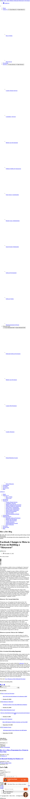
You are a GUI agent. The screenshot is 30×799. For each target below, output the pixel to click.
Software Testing (10, 512)
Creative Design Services (11, 502)
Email (1, 744)
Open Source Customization (12, 507)
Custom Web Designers (11, 520)
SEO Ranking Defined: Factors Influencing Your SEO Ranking (15, 730)
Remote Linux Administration (13, 508)
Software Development (11, 511)
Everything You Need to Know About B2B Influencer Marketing (15, 704)
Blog (4, 528)
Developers (5, 499)
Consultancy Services (11, 503)
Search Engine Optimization (12, 510)
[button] (15, 559)
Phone (1, 775)
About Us (5, 495)
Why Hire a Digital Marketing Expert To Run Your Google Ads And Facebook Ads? (15, 713)
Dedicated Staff (6, 516)
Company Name (4, 772)
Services (5, 500)
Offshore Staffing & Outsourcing (13, 506)
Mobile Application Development (13, 504)
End (24, 779)
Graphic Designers (10, 522)
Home (4, 494)
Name (1, 770)
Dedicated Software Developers (13, 518)
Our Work (5, 526)
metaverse (21, 663)
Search (1, 687)
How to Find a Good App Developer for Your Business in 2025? (15, 696)
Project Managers (10, 524)
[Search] (18, 687)
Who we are (8, 498)
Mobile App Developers (11, 519)
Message (2, 782)
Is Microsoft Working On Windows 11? (11, 758)
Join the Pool (6, 527)
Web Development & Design (12, 514)
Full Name (2, 742)
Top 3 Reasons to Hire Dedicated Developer (15, 679)
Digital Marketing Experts (12, 523)
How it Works (9, 496)
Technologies (6, 515)
